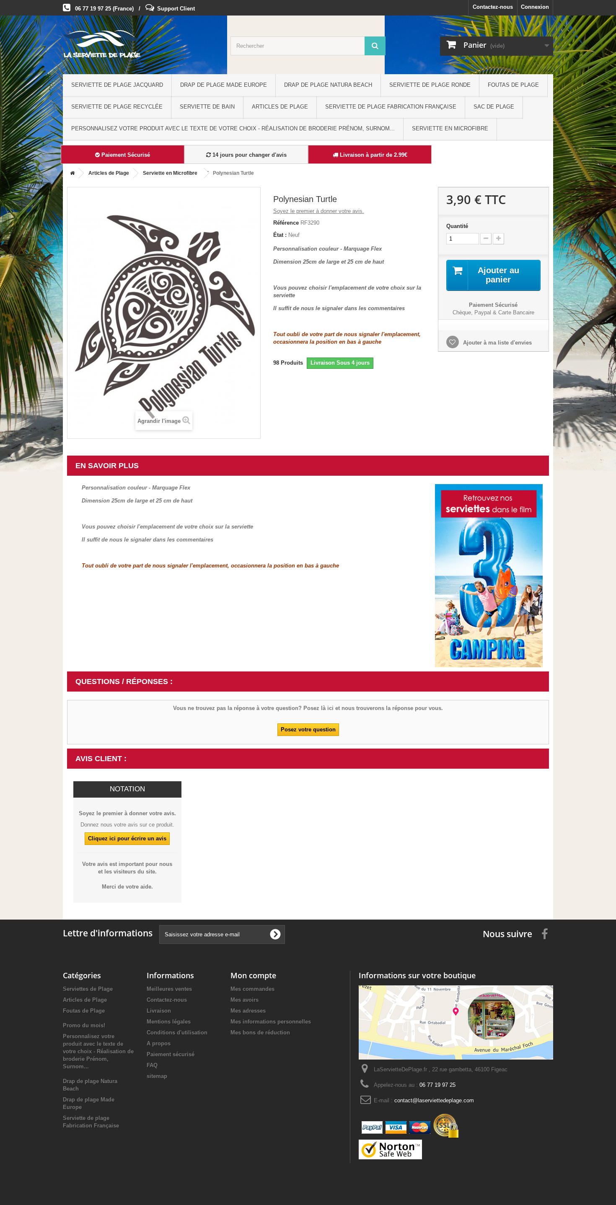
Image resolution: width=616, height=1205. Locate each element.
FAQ (152, 1065)
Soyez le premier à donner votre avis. (318, 211)
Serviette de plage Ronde (430, 85)
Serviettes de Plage (88, 989)
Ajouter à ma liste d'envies (496, 342)
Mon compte (253, 975)
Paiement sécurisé (170, 1054)
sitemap (157, 1076)
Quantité (457, 226)
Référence (286, 223)
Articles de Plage (280, 107)
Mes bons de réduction (260, 1032)
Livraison (159, 1011)
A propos (159, 1043)
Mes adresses (248, 1011)
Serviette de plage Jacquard (117, 85)
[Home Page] (71, 173)
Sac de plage (494, 107)
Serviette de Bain (207, 107)
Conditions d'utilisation (177, 1032)
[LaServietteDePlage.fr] (140, 47)
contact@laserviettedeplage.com (434, 1100)
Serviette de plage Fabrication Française (390, 107)
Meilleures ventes (169, 989)
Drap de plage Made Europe (223, 85)
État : (280, 235)
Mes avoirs (244, 1000)
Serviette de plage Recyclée (117, 107)
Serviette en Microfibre (450, 128)
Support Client (176, 8)
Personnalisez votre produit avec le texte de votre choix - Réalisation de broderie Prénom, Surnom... (233, 128)
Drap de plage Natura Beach (328, 85)
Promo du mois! (84, 1025)
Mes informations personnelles (270, 1021)
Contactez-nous (493, 7)
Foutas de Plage (513, 85)
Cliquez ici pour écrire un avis (127, 838)
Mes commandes (252, 989)
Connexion (535, 7)
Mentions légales (169, 1021)
